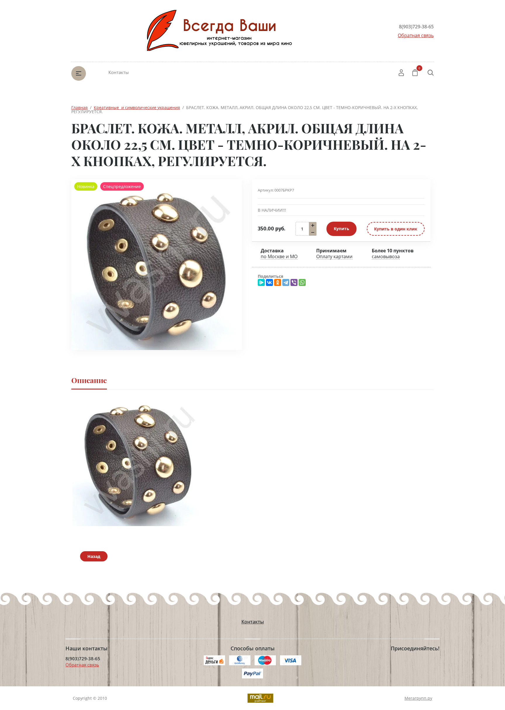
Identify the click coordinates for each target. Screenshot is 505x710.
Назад (93, 556)
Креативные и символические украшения (137, 107)
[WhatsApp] (302, 282)
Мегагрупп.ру (418, 698)
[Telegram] (285, 282)
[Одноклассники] (277, 282)
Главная (79, 107)
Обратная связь (416, 35)
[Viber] (294, 282)
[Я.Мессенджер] (261, 282)
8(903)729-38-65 (416, 27)
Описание (89, 380)
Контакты (118, 72)
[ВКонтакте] (269, 282)
